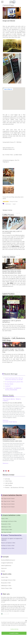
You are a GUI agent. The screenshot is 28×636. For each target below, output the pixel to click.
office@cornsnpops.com (9, 149)
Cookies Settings (14, 629)
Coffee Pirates (8, 215)
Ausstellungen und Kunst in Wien (9, 521)
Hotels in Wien (4, 518)
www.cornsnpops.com (8, 147)
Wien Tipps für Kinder (6, 532)
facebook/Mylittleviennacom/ (8, 560)
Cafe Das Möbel (8, 257)
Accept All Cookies (14, 633)
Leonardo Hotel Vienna (10, 422)
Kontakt (3, 571)
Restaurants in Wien (6, 524)
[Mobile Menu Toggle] (2, 2)
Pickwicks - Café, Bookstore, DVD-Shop (13, 339)
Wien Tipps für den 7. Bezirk (7, 501)
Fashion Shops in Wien (6, 529)
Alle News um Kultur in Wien (7, 545)
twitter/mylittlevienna (6, 565)
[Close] (26, 620)
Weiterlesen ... (6, 420)
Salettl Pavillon (8, 294)
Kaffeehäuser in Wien (6, 526)
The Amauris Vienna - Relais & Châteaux (12, 399)
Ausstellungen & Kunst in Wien (8, 580)
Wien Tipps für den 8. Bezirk (7, 504)
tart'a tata (7, 479)
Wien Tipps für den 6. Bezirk (7, 498)
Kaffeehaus (8, 204)
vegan (14, 204)
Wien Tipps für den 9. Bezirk (7, 506)
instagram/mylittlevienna (7, 562)
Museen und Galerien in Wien (8, 542)
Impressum (4, 568)
